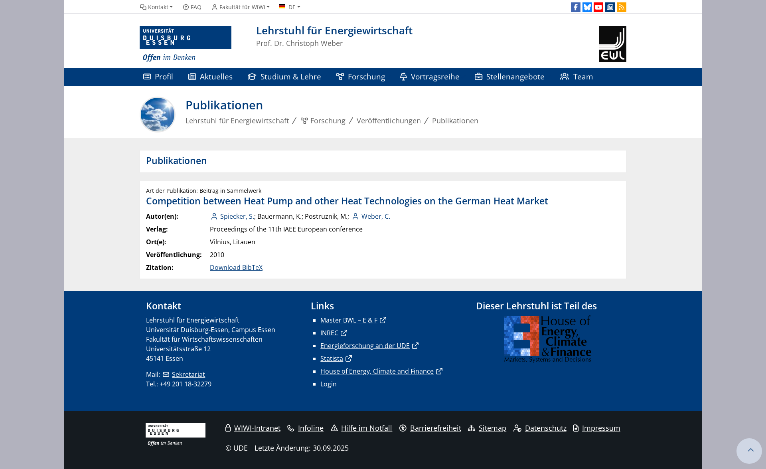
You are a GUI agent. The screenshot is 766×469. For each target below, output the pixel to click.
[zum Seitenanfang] (749, 451)
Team (583, 76)
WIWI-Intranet (257, 428)
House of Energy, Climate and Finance (377, 371)
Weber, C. (375, 216)
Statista (331, 358)
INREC (329, 332)
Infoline (311, 428)
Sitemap (492, 428)
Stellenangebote (515, 76)
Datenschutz (546, 428)
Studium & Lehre (291, 76)
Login (328, 384)
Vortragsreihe (435, 76)
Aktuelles (216, 76)
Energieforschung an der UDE (365, 345)
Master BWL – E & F (348, 320)
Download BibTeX (236, 267)
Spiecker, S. (237, 216)
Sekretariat (188, 374)
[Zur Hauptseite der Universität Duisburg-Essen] (185, 44)
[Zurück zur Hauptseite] (612, 44)
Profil (164, 76)
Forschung (366, 76)
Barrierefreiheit (435, 428)
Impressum (601, 428)
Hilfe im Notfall (366, 428)
